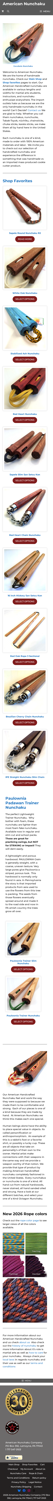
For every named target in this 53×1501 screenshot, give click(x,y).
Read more (25, 239)
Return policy (39, 1478)
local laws (8, 1359)
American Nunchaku (24, 3)
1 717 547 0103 (13, 1449)
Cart (42, 1464)
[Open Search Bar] (8, 11)
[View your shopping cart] (2, 11)
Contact (38, 1486)
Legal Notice (35, 1482)
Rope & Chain (36, 1473)
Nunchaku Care (18, 1473)
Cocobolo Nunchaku (23, 66)
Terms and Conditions (18, 1478)
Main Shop (14, 1464)
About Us (40, 1469)
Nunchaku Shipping (21, 1486)
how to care (36, 1352)
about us (25, 1342)
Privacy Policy (19, 1482)
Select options (24, 299)
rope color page (29, 1220)
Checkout (13, 1469)
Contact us (34, 110)
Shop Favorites (17, 181)
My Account (27, 1469)
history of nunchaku (23, 1345)
